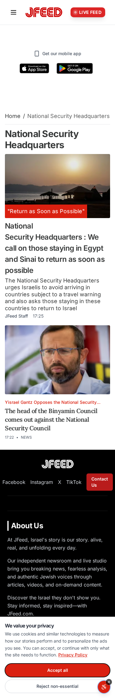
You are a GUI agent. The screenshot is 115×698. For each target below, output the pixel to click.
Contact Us (99, 482)
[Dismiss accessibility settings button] (109, 682)
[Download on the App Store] (34, 68)
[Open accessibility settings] (104, 687)
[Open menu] (13, 12)
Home (13, 116)
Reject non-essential (57, 686)
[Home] (43, 12)
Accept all (57, 670)
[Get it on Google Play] (74, 68)
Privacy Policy (72, 654)
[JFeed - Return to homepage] (58, 464)
